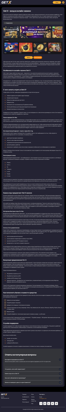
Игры (32, 394)
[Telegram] (40, 403)
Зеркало (24, 399)
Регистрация (25, 402)
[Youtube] (48, 403)
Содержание (9, 23)
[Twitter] (52, 403)
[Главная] (7, 2)
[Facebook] (44, 403)
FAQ (32, 403)
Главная (24, 394)
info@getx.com (43, 398)
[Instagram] (56, 403)
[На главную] (10, 394)
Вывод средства (33, 400)
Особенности (25, 397)
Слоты (32, 397)
